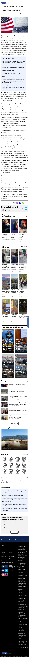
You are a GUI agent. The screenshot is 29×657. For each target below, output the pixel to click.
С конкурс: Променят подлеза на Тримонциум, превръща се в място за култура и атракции (6, 316)
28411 (10, 448)
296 (18, 393)
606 (20, 241)
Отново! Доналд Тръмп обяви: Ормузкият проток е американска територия (14, 236)
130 (18, 405)
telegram (20, 203)
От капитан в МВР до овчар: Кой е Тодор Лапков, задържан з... (14, 491)
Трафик (11, 540)
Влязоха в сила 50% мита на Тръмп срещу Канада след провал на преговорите (6, 236)
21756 (24, 352)
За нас (2, 545)
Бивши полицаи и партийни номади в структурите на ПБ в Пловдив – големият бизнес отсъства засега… (8, 369)
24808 (11, 376)
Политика (17, 6)
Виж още (13, 423)
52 (9, 239)
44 (17, 387)
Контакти (3, 556)
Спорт (9, 10)
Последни (4, 381)
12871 (21, 296)
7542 (12, 296)
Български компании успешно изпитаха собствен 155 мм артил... (12, 446)
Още (18, 10)
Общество (16, 538)
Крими (4, 10)
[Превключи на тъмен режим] (27, 14)
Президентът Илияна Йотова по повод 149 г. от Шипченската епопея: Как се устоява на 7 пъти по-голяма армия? (18, 404)
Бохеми (17, 540)
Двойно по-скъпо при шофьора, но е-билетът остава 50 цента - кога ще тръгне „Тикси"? (14, 316)
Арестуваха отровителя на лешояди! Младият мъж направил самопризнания (6, 291)
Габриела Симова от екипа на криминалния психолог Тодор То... (12, 496)
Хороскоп (4, 455)
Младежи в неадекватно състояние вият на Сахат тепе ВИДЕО (23, 266)
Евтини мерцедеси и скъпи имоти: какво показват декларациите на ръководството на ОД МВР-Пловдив (7, 266)
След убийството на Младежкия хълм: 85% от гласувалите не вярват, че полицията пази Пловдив (18, 391)
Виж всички (23, 215)
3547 (4, 321)
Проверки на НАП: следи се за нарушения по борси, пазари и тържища (18, 416)
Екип (9, 545)
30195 (21, 271)
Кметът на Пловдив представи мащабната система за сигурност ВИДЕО (19, 345)
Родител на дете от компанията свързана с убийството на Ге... (13, 500)
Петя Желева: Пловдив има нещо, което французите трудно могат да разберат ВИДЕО (7, 345)
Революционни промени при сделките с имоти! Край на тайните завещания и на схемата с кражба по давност (15, 291)
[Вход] (20, 15)
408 (18, 412)
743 (12, 241)
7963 (12, 271)
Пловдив (5, 6)
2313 (27, 319)
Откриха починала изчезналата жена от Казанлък (18, 397)
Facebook (14, 203)
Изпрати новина (28, 321)
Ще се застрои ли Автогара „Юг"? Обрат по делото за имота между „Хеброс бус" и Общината (20, 370)
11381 (13, 321)
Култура (14, 10)
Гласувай (13, 532)
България (11, 6)
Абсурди (23, 540)
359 (18, 399)
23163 (10, 269)
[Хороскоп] (14, 473)
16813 (11, 352)
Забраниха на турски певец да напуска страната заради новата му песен (22, 236)
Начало (3, 538)
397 (18, 418)
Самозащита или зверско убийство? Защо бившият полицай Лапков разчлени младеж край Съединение (14, 266)
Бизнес (23, 6)
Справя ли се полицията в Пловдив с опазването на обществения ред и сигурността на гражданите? (12, 519)
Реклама (3, 548)
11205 (4, 296)
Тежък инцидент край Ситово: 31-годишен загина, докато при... (14, 509)
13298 (24, 376)
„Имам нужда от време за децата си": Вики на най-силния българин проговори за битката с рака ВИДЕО (22, 291)
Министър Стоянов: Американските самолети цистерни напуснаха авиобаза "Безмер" (18, 410)
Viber (17, 203)
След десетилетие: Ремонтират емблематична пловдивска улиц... (14, 505)
